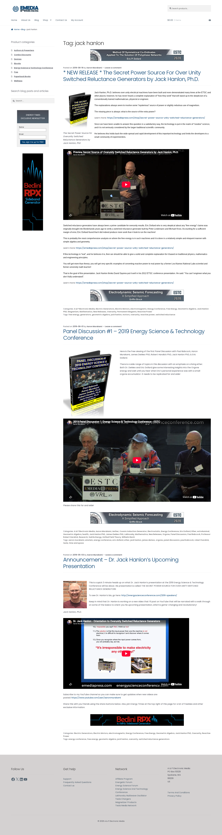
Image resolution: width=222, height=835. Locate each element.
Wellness (18, 81)
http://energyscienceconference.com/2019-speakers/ (149, 595)
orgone (159, 540)
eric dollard (117, 540)
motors (126, 314)
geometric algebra (101, 314)
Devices (17, 59)
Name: (21, 127)
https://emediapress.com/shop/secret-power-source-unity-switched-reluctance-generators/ (156, 117)
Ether (193, 531)
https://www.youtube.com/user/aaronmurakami (96, 697)
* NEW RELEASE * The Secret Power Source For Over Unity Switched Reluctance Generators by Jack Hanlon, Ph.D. (132, 76)
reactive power (147, 314)
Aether (115, 531)
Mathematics (86, 311)
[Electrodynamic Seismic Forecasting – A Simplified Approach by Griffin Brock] (137, 295)
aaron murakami (76, 540)
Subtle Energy (95, 537)
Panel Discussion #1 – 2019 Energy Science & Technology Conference (134, 334)
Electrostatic (154, 531)
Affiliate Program (124, 778)
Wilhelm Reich (128, 537)
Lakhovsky (129, 534)
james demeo (148, 540)
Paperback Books (22, 76)
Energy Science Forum (126, 785)
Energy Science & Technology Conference (33, 68)
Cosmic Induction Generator (133, 531)
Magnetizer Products (125, 802)
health (85, 534)
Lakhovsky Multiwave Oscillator (131, 795)
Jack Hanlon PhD (97, 534)
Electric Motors (122, 309)
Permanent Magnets (127, 311)
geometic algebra (107, 739)
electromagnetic (138, 309)
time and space (76, 543)
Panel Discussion (179, 534)
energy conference (103, 540)
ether (126, 540)
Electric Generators (105, 309)
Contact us (68, 785)
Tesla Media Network (125, 805)
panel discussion (172, 540)
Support (67, 778)
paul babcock (187, 540)
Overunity (111, 311)
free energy (73, 314)
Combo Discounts (22, 54)
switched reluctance (165, 314)
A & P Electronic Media (84, 309)
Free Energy (171, 309)
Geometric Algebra (187, 309)
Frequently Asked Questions (77, 782)
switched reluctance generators (154, 739)
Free (16, 72)
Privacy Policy (174, 795)
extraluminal (203, 531)
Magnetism (73, 311)
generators (85, 314)
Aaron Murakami (94, 67)
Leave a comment (113, 67)
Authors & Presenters (24, 50)
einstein (89, 540)
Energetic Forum (123, 782)
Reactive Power (144, 311)
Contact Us (61, 20)
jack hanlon (116, 314)
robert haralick (202, 540)
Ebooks (17, 63)
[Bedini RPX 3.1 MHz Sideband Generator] (137, 720)
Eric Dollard (185, 531)
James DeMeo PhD (114, 534)
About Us (25, 20)
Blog (36, 20)
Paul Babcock (193, 534)
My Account (77, 20)
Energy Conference (156, 309)
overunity (135, 314)
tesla (65, 543)
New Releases (99, 311)
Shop (45, 20)
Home (14, 20)
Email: (21, 134)
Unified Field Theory (111, 537)
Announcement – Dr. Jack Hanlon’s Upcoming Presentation (120, 563)
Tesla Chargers (123, 798)
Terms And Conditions (179, 792)
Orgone (166, 534)
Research (83, 537)
